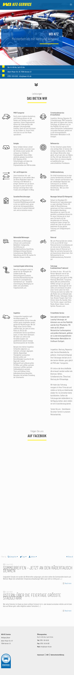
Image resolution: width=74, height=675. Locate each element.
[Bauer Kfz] (17, 4)
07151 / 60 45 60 (44, 640)
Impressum (40, 655)
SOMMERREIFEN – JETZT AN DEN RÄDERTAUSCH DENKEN (37, 569)
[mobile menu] (71, 4)
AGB (47, 655)
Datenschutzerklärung (57, 655)
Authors (33, 556)
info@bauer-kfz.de (45, 647)
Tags (23, 556)
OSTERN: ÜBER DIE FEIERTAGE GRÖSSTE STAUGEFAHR (32, 596)
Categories (13, 556)
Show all (70, 556)
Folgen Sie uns (37, 431)
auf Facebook (37, 435)
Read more (68, 583)
